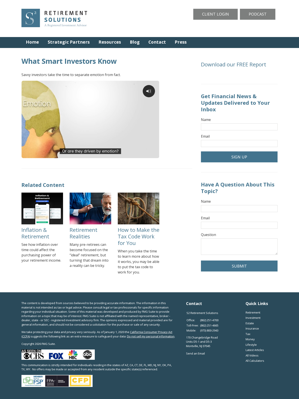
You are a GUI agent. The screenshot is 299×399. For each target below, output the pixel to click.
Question (208, 234)
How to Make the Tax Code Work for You (138, 236)
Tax (248, 334)
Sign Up (239, 157)
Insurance (252, 328)
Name (206, 119)
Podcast (258, 14)
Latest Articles (255, 350)
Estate (250, 323)
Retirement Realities (83, 233)
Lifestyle (251, 345)
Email (205, 136)
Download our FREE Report (233, 64)
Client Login (215, 14)
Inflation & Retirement (35, 233)
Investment (253, 318)
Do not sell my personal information (150, 336)
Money (250, 339)
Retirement (253, 312)
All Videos (252, 355)
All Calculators (255, 361)
